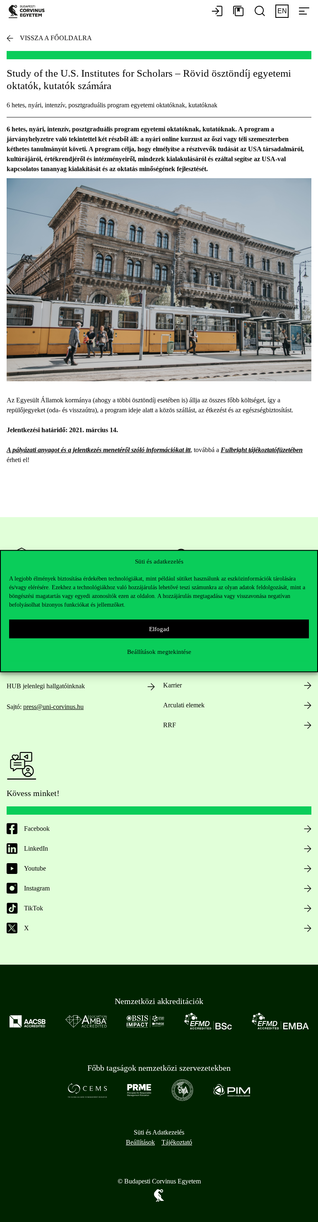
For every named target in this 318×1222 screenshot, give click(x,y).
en (282, 11)
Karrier (172, 685)
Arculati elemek (184, 705)
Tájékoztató (176, 1142)
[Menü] (303, 11)
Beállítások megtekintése (159, 652)
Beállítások (140, 1142)
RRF (169, 724)
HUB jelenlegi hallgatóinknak (46, 686)
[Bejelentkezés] (217, 11)
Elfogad (159, 629)
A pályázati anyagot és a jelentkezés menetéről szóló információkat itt (98, 449)
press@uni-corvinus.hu (53, 706)
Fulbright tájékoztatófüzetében (262, 449)
